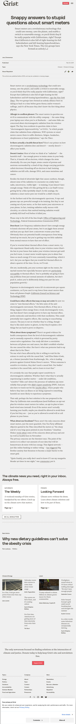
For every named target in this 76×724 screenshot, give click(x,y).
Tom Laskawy (6, 549)
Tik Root (27, 628)
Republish (50, 689)
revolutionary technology (37, 86)
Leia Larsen (5, 601)
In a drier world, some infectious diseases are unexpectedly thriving (67, 623)
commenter (45, 461)
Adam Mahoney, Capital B (47, 603)
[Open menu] (72, 3)
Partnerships (28, 689)
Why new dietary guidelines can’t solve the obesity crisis (35, 541)
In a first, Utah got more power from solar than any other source (11, 595)
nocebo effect (41, 388)
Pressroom (27, 692)
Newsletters (50, 679)
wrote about (22, 433)
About (26, 679)
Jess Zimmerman (7, 57)
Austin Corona (65, 613)
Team (26, 682)
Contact (26, 684)
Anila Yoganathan (29, 592)
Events (49, 682)
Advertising (50, 687)
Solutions (5, 684)
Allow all (62, 720)
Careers (26, 687)
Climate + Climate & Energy (66, 67)
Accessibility (50, 692)
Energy (4, 679)
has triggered (51, 448)
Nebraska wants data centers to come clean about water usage (30, 584)
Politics (15, 549)
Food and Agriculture (8, 692)
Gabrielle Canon (66, 594)
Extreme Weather (7, 689)
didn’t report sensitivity (41, 385)
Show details (66, 714)
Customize (36, 720)
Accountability (6, 687)
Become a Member (52, 684)
